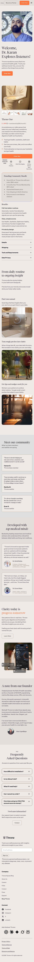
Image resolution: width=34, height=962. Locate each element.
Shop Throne (6, 899)
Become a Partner (11, 3)
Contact (17, 823)
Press (3, 892)
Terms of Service (7, 945)
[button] (31, 3)
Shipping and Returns (8, 951)
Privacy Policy (6, 941)
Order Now (24, 3)
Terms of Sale (6, 948)
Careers (4, 882)
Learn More (7, 636)
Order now (7, 73)
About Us (4, 879)
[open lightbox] (17, 98)
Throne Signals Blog (8, 876)
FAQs (3, 885)
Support (4, 895)
